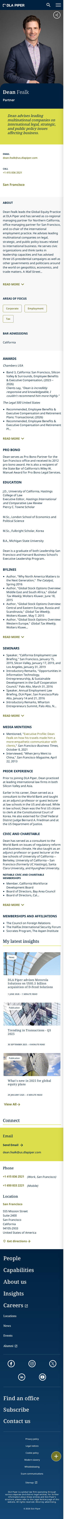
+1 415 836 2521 (12, 172)
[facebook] (11, 1363)
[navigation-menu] (58, 5)
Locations (9, 1316)
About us (14, 1281)
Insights (13, 1293)
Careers (13, 1305)
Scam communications (32, 1473)
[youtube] (42, 1377)
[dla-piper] (14, 5)
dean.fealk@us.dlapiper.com (20, 157)
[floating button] (56, 1456)
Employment (36, 308)
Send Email (10, 1145)
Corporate (12, 308)
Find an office (21, 1398)
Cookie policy (32, 1452)
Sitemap (29, 1482)
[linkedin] (21, 1377)
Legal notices (32, 1445)
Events (7, 1335)
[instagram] (32, 1363)
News (7, 1326)
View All (10, 1104)
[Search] (48, 5)
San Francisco (14, 184)
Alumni (8, 1346)
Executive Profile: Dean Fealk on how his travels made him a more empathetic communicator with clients (31, 740)
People (12, 1258)
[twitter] (52, 1363)
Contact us (16, 1421)
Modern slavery (32, 1459)
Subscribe (16, 1409)
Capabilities (18, 1270)
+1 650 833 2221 (13, 1185)
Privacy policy (32, 1438)
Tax (8, 318)
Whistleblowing (32, 1466)
